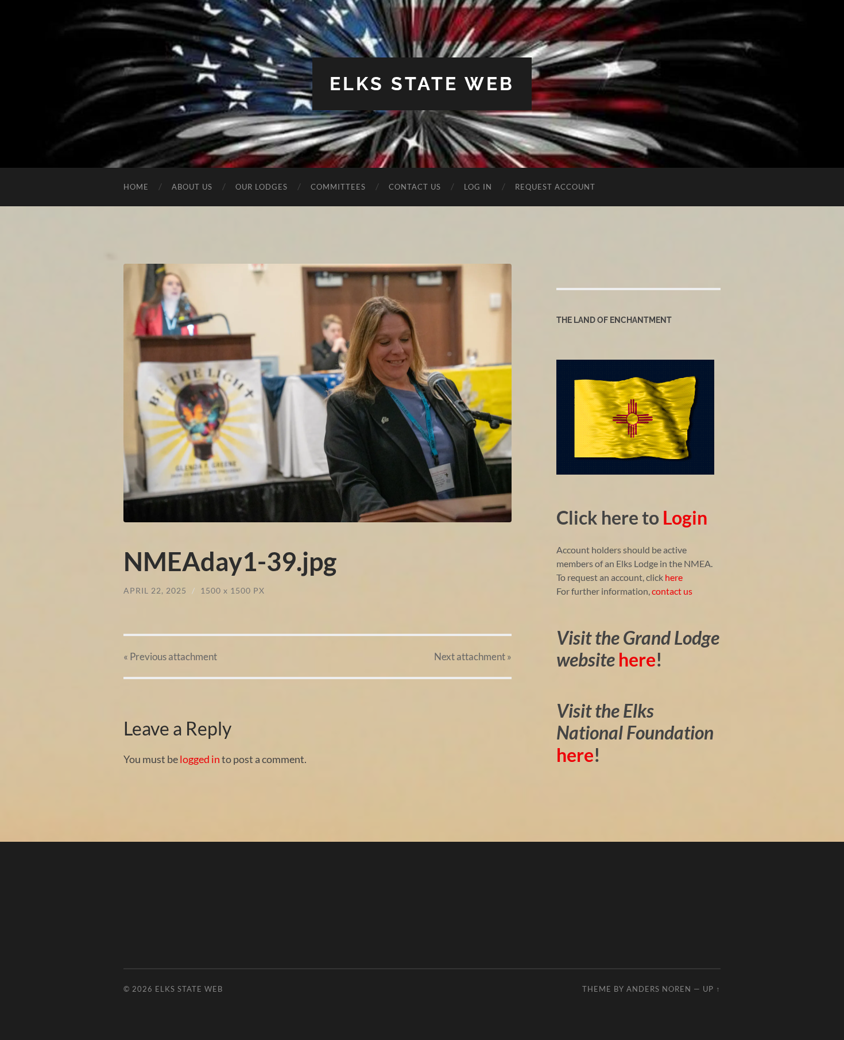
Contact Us (415, 186)
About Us (192, 186)
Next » (473, 656)
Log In (478, 186)
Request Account (555, 186)
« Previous (170, 656)
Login (685, 517)
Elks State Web (422, 83)
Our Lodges (261, 186)
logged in (200, 759)
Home (136, 186)
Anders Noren (658, 988)
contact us (672, 591)
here (673, 577)
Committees (338, 186)
